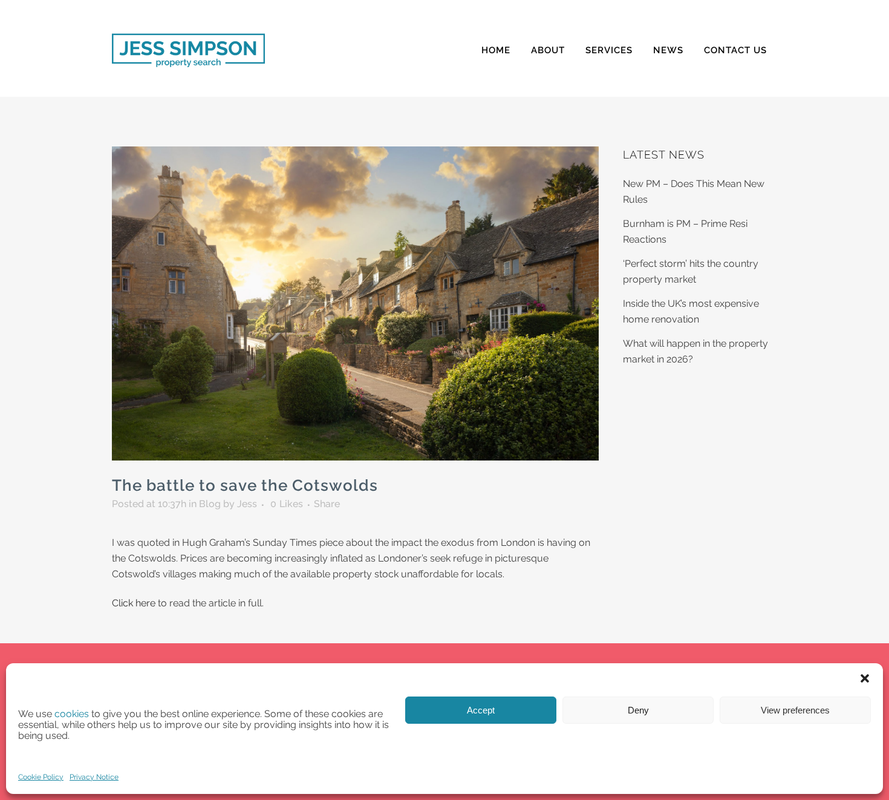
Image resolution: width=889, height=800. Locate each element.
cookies (71, 714)
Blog (210, 504)
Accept (481, 710)
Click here (133, 603)
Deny (638, 710)
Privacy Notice (94, 777)
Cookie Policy (40, 777)
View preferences (795, 710)
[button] (865, 678)
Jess (247, 504)
